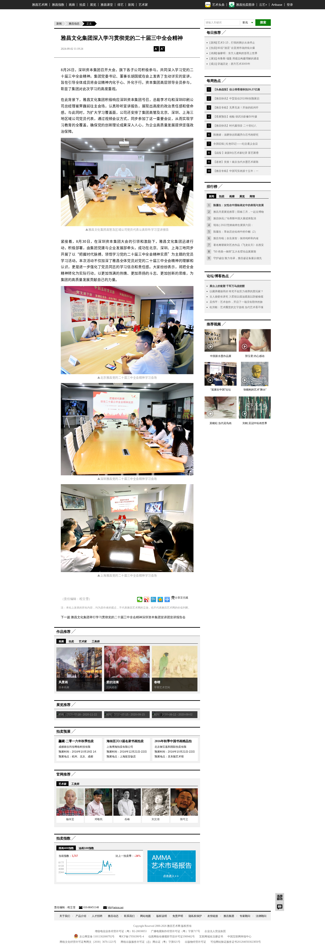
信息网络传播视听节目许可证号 (171, 936)
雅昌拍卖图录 (245, 4)
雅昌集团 (229, 916)
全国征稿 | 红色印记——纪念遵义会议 (235, 143)
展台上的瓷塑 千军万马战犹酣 (227, 286)
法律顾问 (261, 916)
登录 (290, 4)
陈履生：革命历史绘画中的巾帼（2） (235, 231)
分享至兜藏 (181, 597)
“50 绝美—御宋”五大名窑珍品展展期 (234, 251)
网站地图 (145, 916)
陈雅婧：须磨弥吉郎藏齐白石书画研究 (235, 134)
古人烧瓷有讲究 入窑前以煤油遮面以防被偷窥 (236, 296)
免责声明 (177, 916)
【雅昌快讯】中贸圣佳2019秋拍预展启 (236, 98)
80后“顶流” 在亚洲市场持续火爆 (236, 47)
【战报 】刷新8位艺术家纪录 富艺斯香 (236, 152)
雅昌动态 (74, 23)
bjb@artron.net (115, 907)
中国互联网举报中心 (239, 936)
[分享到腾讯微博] (153, 599)
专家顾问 (245, 916)
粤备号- (131, 936)
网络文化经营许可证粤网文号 (88, 941)
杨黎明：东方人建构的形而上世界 (237, 53)
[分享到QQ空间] (160, 599)
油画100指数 (86, 848)
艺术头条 (218, 4)
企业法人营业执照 (215, 931)
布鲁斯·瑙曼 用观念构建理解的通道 (238, 58)
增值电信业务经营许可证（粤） (121, 931)
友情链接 (212, 916)
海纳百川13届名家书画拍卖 (125, 741)
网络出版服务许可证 (150, 941)
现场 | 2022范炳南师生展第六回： (233, 225)
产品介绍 (81, 916)
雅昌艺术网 (40, 4)
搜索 (263, 22)
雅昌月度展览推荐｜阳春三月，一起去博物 (238, 211)
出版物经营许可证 (195, 941)
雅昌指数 (58, 4)
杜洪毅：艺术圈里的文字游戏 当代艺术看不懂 (236, 307)
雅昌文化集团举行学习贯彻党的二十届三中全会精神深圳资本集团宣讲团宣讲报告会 (128, 617)
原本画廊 (64, 687)
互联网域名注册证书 (211, 936)
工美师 (96, 641)
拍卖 (82, 4)
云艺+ (263, 4)
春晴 (157, 682)
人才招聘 (97, 916)
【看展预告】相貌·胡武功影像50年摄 (235, 116)
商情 (252, 196)
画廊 (72, 4)
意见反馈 (279, 906)
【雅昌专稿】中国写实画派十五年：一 (235, 171)
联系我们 (129, 916)
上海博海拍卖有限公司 (120, 746)
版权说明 (161, 916)
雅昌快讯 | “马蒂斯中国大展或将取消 (234, 218)
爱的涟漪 (112, 682)
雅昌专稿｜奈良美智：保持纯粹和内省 (235, 238)
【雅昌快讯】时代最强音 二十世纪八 (234, 125)
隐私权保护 (195, 916)
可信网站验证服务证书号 (235, 941)
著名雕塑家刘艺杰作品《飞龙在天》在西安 (238, 245)
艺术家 (143, 4)
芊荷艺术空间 (162, 687)
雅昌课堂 (107, 4)
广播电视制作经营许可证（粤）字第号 (175, 931)
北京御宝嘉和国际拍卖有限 (170, 746)
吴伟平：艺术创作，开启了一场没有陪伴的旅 (236, 301)
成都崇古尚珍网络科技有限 (74, 746)
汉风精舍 (111, 687)
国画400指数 (66, 848)
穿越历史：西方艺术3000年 (234, 63)
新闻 (131, 4)
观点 (213, 63)
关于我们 (64, 916)
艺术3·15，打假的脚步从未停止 (236, 42)
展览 (93, 4)
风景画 (63, 682)
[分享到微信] (140, 599)
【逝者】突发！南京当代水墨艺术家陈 (235, 161)
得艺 (120, 4)
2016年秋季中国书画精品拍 (173, 741)
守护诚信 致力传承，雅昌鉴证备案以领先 (237, 258)
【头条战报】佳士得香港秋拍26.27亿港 (236, 89)
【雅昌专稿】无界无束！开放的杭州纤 (235, 107)
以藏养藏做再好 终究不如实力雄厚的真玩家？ (236, 291)
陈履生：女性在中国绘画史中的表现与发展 (238, 205)
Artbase (276, 4)
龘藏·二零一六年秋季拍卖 (76, 741)
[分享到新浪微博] (146, 599)
